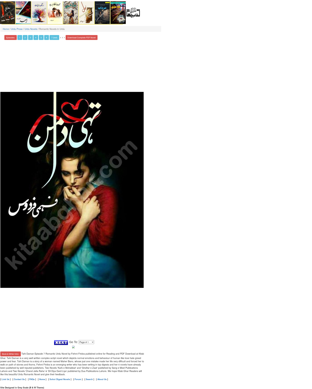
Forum (78, 379)
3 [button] (30, 37)
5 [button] (41, 37)
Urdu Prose (17, 29)
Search (89, 379)
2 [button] (25, 37)
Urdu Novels (31, 29)
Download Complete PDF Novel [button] (81, 37)
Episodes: (10, 37)
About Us (102, 379)
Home (6, 29)
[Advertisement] (73, 66)
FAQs (32, 379)
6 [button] (46, 37)
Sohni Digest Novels (60, 379)
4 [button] (35, 37)
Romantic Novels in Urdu (52, 29)
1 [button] (19, 37)
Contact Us (19, 379)
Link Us (5, 379)
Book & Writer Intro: (10, 353)
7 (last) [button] (54, 37)
